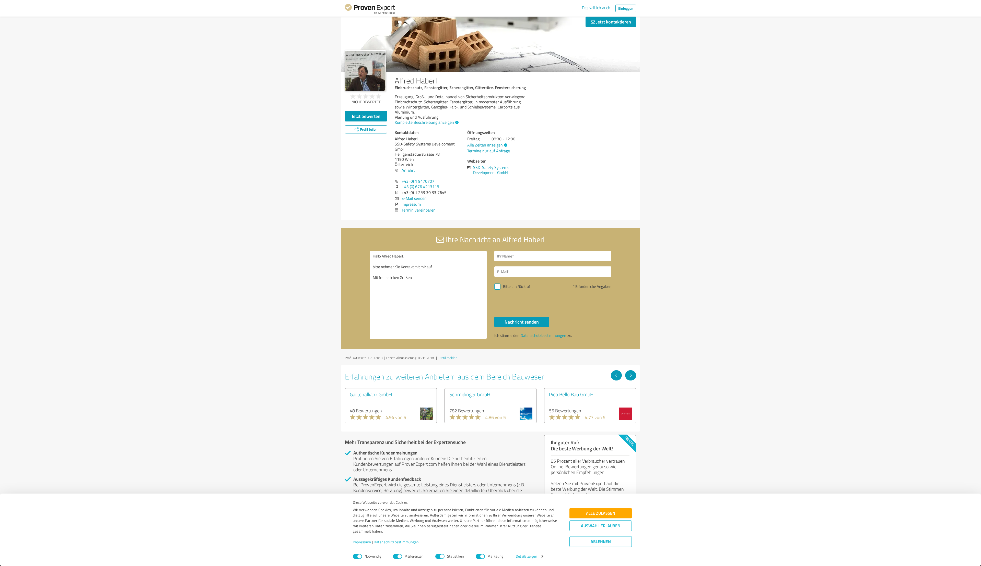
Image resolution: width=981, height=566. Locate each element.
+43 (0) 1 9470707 (418, 181)
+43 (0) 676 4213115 (420, 186)
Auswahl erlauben (600, 526)
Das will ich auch (596, 7)
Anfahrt (408, 170)
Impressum (362, 542)
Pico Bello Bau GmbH (571, 394)
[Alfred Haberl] (365, 71)
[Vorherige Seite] (616, 375)
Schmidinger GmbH (470, 394)
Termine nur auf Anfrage (488, 151)
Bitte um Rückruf (516, 286)
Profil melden (447, 357)
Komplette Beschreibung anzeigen (424, 122)
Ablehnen (601, 542)
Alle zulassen (600, 513)
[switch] (397, 556)
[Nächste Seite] (630, 375)
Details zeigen (526, 556)
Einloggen (625, 8)
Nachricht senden (522, 321)
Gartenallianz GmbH (371, 394)
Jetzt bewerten (366, 116)
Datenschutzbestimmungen (396, 542)
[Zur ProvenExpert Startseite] (370, 10)
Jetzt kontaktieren (613, 21)
